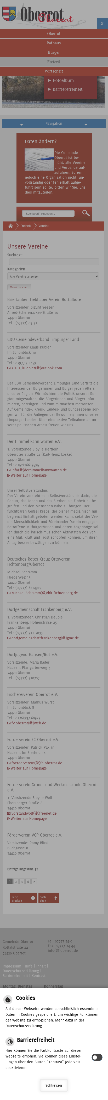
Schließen (54, 1085)
